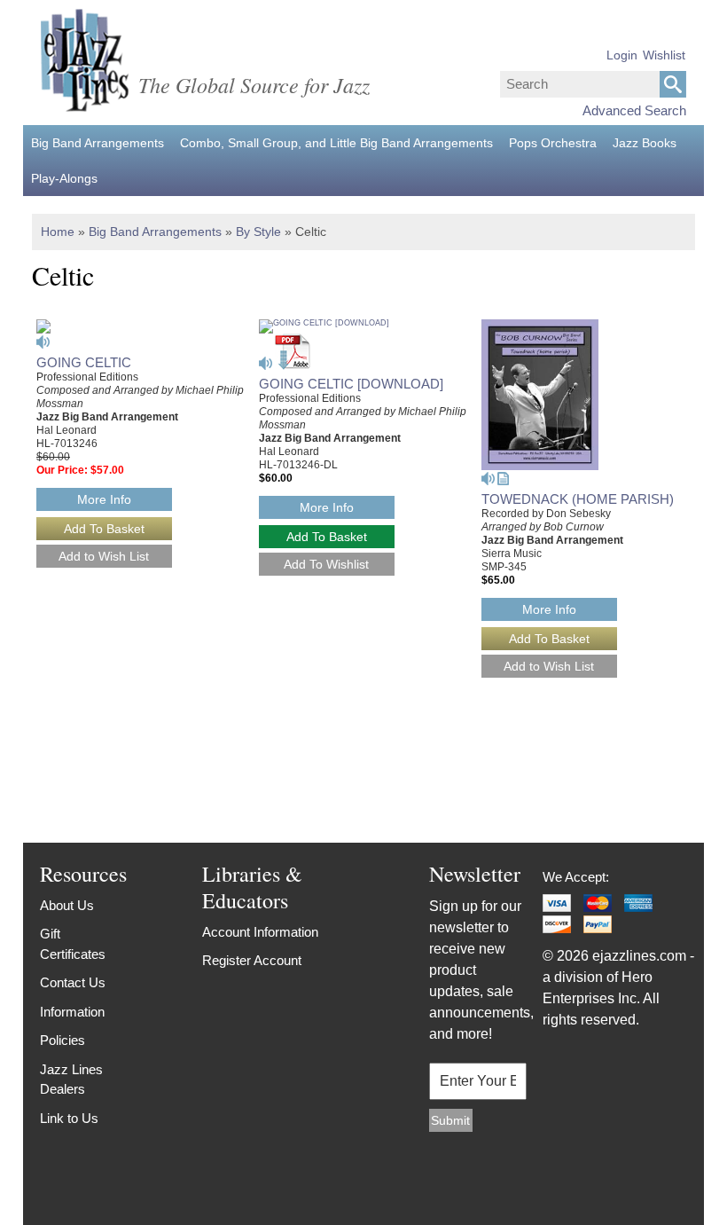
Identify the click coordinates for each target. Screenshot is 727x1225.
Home (57, 231)
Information (72, 1011)
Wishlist (664, 55)
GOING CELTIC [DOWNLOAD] (351, 383)
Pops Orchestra (553, 143)
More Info (104, 499)
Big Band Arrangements (97, 143)
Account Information (260, 931)
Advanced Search (634, 110)
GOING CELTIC (83, 362)
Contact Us (73, 982)
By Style (258, 231)
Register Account (251, 960)
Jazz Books (644, 143)
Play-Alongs (64, 178)
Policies (62, 1040)
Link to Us (69, 1118)
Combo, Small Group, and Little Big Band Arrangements (336, 143)
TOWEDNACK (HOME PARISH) (577, 498)
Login (621, 55)
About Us (67, 905)
